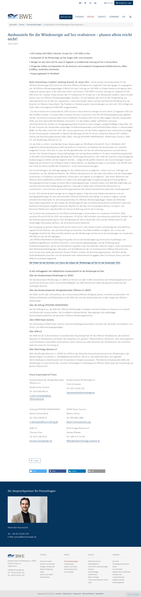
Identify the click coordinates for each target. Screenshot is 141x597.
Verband (114, 16)
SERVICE (91, 555)
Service (102, 16)
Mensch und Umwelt (47, 564)
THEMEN (43, 555)
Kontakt (58, 594)
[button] (38, 471)
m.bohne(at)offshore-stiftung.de (44, 422)
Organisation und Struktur (121, 572)
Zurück (36, 461)
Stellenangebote (118, 582)
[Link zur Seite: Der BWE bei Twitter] (85, 4)
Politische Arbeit (46, 561)
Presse (90, 16)
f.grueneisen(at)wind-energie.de (81, 392)
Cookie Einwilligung (133, 594)
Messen (91, 569)
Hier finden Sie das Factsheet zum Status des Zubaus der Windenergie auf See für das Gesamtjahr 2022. (75, 262)
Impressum (77, 594)
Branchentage (93, 572)
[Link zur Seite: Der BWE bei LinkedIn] (95, 3)
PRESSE (66, 555)
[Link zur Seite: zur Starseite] (20, 14)
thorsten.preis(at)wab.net (41, 440)
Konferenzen (92, 574)
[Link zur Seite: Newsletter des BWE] (80, 3)
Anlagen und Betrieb (47, 567)
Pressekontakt (69, 564)
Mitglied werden (118, 580)
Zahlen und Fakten (46, 574)
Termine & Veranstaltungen (98, 567)
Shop (90, 582)
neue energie (69, 572)
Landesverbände (118, 577)
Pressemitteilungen (71, 561)
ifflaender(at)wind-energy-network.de (83, 440)
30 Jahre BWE (117, 569)
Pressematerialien (70, 569)
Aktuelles (65, 16)
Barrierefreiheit (88, 594)
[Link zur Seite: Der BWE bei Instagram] (90, 3)
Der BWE (115, 561)
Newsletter (100, 594)
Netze (42, 572)
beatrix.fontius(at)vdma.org (79, 422)
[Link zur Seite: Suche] (130, 16)
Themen (79, 16)
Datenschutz (67, 594)
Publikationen (45, 577)
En (123, 16)
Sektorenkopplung (46, 569)
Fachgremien (117, 574)
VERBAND (116, 555)
